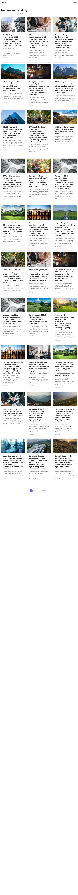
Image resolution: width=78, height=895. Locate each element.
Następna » (44, 490)
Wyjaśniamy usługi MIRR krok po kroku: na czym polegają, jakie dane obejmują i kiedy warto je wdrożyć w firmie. (12, 86)
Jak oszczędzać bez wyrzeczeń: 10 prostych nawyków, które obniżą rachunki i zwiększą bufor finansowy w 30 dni (12, 319)
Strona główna (72, 2)
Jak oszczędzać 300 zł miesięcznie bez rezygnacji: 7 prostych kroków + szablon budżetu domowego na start (38, 319)
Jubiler (4, 2)
